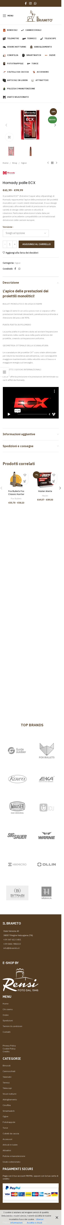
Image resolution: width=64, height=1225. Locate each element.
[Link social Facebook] (26, 3)
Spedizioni (8, 1020)
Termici (6, 1082)
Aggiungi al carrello (36, 244)
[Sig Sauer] (17, 836)
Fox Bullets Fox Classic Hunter (16, 493)
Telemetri (7, 1077)
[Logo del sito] (39, 15)
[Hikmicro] (17, 864)
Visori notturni (9, 1093)
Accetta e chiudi (34, 1222)
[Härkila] (46, 893)
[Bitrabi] (17, 893)
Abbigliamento (10, 1099)
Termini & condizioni (12, 1026)
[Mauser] (17, 807)
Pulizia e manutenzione (14, 1156)
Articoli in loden (10, 1144)
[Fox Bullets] (46, 750)
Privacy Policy (9, 1045)
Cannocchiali (9, 1071)
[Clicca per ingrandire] (9, 137)
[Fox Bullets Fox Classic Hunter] (16, 479)
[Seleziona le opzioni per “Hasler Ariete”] (54, 481)
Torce (5, 1127)
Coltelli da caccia (11, 1133)
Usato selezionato (11, 1161)
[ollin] (46, 864)
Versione (7, 227)
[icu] (46, 807)
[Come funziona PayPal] (31, 1192)
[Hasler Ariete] (45, 479)
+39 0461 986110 (12, 943)
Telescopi (7, 1088)
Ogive (23, 163)
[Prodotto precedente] (48, 163)
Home (5, 163)
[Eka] (46, 779)
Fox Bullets (16, 498)
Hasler (45, 495)
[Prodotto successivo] (56, 163)
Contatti (6, 1032)
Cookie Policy (9, 1048)
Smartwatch (9, 1111)
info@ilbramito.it (11, 948)
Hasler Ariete (45, 491)
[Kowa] (17, 779)
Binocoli (6, 1065)
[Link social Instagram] (30, 3)
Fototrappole (9, 1122)
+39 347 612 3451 (12, 939)
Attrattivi (7, 1150)
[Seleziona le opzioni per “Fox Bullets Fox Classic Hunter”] (25, 481)
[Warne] (46, 836)
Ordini (6, 1015)
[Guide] (17, 750)
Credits (6, 1051)
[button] (6, 125)
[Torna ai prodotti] (52, 163)
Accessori (7, 1139)
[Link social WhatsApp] (35, 3)
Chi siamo (8, 1009)
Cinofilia (7, 1105)
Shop (14, 163)
